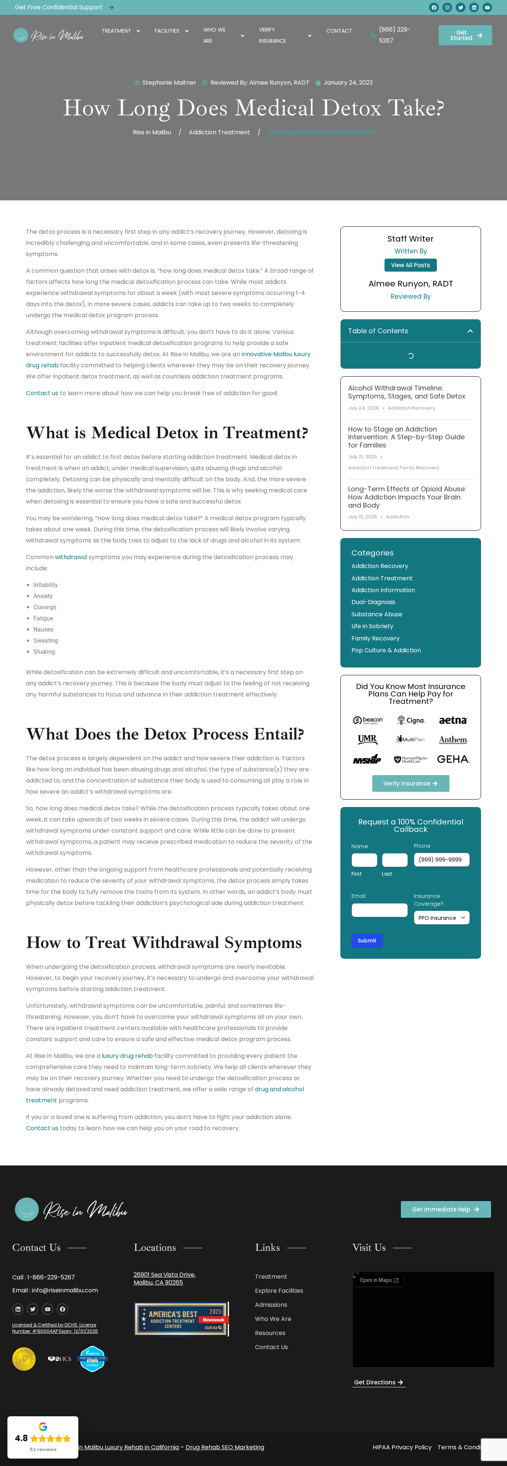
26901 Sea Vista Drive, (165, 1274)
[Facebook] (434, 7)
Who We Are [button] (214, 35)
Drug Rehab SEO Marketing (225, 1447)
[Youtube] (487, 7)
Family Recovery (419, 467)
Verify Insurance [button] (272, 35)
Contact (339, 31)
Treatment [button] (116, 31)
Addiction (397, 516)
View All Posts (410, 265)
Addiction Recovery (411, 407)
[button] (470, 331)
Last (387, 874)
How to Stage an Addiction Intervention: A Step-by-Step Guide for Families (406, 437)
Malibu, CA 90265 (158, 1282)
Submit (367, 940)
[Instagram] (447, 7)
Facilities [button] (167, 31)
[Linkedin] (474, 7)
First (356, 874)
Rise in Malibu (152, 132)
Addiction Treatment (219, 132)
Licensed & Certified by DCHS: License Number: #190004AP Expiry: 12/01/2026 (55, 1328)
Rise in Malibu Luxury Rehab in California (122, 1447)
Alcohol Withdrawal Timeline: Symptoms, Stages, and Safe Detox (406, 392)
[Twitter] (460, 7)
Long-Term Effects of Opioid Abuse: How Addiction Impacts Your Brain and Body (407, 496)
